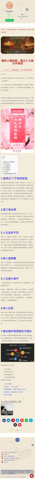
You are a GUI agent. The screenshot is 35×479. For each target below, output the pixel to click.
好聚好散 (30, 69)
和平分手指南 (8, 395)
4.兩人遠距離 (6, 168)
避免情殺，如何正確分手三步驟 (13, 392)
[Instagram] (17, 440)
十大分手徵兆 (8, 384)
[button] (27, 4)
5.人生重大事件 (7, 170)
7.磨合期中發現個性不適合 (9, 173)
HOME (3, 29)
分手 (22, 69)
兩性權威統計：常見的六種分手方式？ (15, 389)
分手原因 (25, 69)
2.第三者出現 (6, 164)
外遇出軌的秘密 (11, 29)
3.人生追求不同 (7, 166)
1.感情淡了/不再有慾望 (9, 162)
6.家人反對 (5, 172)
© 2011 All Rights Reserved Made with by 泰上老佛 (13, 476)
